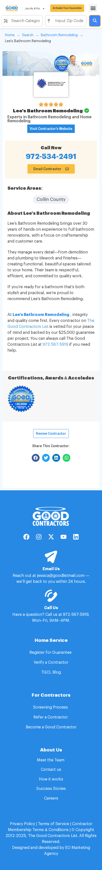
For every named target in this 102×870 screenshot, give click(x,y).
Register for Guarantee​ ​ (51, 652)
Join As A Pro (32, 8)
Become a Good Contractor (51, 727)
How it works (51, 779)
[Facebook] (26, 537)
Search (27, 35)
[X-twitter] (51, 537)
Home (10, 35)
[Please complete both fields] (95, 21)
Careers (51, 798)
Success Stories (51, 789)
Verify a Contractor (51, 662)
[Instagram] (38, 537)
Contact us (51, 770)
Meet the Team (51, 760)
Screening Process (51, 707)
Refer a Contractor (51, 717)
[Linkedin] (76, 537)
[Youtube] (63, 537)
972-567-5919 (55, 344)
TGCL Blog (51, 672)
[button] (93, 8)
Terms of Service (53, 824)
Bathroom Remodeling (59, 35)
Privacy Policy (22, 824)
